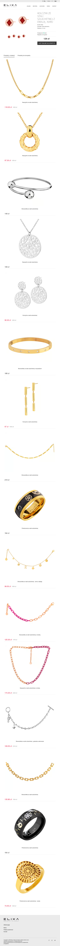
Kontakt (5, 931)
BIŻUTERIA (35, 6)
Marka (5, 927)
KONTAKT (54, 6)
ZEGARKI (29, 6)
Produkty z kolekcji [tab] (9, 55)
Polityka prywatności (8, 929)
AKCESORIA (42, 6)
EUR (52, 1)
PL (44, 1)
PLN (55, 1)
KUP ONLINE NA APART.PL (47, 43)
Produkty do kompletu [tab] (24, 55)
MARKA (48, 6)
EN (43, 1)
